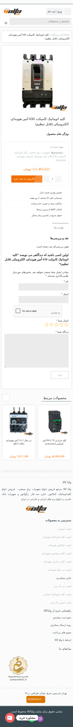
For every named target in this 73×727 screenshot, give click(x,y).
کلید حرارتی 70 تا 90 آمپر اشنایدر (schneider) (54, 442)
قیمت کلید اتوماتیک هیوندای (57, 537)
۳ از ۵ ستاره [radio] (56, 325)
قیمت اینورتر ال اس (60, 602)
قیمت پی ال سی (62, 586)
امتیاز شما (62, 320)
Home (66, 34)
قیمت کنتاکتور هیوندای (59, 545)
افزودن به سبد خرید (23, 178)
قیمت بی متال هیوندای (59, 569)
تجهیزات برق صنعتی (39, 152)
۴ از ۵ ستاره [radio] (51, 325)
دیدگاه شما (62, 332)
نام (66, 281)
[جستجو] (13, 21)
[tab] (60, 227)
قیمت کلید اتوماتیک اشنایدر (57, 594)
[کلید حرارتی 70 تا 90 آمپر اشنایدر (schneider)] (54, 421)
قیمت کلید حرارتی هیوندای (57, 561)
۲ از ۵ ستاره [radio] (61, 325)
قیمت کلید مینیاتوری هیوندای (56, 553)
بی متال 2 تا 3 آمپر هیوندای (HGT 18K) (19, 442)
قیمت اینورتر (64, 529)
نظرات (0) (59, 227)
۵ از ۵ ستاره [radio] (46, 325)
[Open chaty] (10, 718)
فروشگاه (56, 34)
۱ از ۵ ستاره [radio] (66, 325)
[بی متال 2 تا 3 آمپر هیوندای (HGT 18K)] (18, 421)
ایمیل (65, 294)
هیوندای (54, 147)
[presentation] (6, 397)
